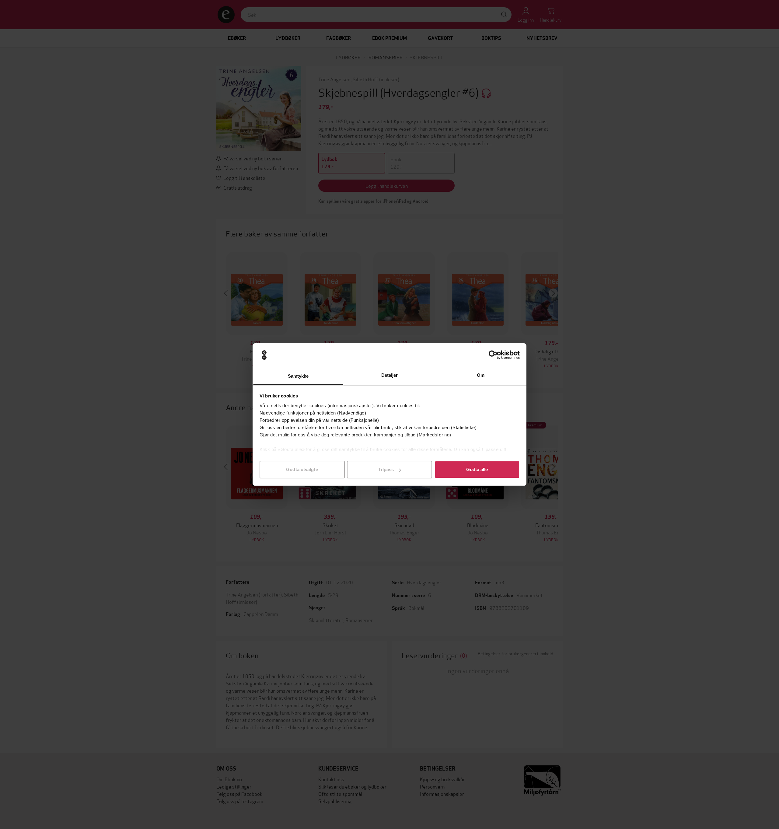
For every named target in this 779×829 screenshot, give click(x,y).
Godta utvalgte (302, 469)
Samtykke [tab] (298, 376)
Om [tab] (480, 375)
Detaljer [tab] (389, 375)
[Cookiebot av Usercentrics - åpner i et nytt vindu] (493, 355)
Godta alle (477, 469)
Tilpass (386, 469)
